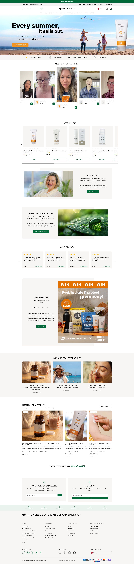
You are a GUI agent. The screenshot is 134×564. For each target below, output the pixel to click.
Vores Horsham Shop (49, 537)
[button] (111, 1)
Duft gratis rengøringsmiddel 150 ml (90, 102)
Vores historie (82, 4)
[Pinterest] (40, 553)
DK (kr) (101, 8)
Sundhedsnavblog (94, 528)
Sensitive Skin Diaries (27, 535)
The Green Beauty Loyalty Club (29, 537)
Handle (46, 530)
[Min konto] (107, 9)
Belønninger (101, 4)
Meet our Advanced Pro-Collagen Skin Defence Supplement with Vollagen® (41, 444)
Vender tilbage (71, 530)
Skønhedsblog (108, 4)
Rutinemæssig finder (91, 4)
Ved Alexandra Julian (27, 451)
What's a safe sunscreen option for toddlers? (100, 444)
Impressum (70, 535)
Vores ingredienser (26, 528)
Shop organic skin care (41, 231)
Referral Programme (26, 540)
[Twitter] (32, 553)
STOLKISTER (71, 528)
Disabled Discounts (49, 540)
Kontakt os (47, 526)
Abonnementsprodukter (50, 535)
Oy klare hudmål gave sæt (23, 101)
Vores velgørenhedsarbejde (28, 533)
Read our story (93, 191)
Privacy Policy (62, 560)
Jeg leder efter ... (28, 8)
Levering (69, 526)
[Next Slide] (114, 261)
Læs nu (24, 454)
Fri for (23, 542)
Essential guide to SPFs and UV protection (74, 444)
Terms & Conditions (70, 560)
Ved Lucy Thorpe (69, 451)
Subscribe (90, 498)
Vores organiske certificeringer (29, 530)
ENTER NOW (41, 326)
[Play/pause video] (75, 72)
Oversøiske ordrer (72, 533)
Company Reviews (94, 533)
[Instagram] (28, 553)
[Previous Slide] (19, 261)
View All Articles (105, 406)
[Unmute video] (75, 69)
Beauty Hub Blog (94, 526)
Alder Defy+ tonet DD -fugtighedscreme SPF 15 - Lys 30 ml (111, 102)
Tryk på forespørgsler (50, 528)
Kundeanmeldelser (94, 530)
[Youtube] (36, 553)
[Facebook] (23, 553)
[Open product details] (76, 107)
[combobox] (74, 495)
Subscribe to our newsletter (44, 486)
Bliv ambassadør (48, 533)
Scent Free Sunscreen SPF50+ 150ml (66, 105)
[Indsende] (60, 495)
